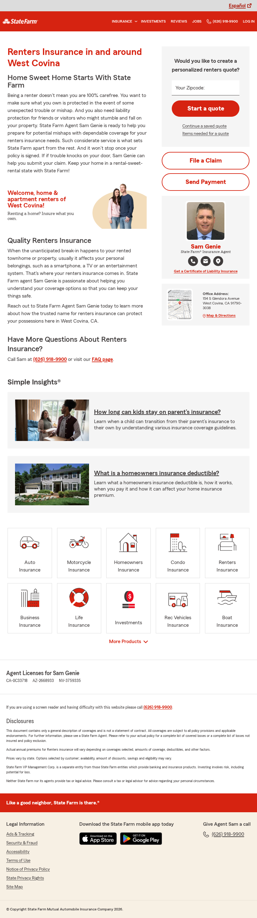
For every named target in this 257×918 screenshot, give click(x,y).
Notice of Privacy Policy (28, 869)
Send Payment (206, 182)
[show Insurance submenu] (134, 21)
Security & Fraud (22, 843)
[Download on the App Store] (98, 838)
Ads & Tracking (20, 834)
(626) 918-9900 (225, 21)
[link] (20, 21)
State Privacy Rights (25, 878)
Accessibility (17, 852)
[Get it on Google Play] (141, 838)
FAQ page (102, 359)
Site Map (14, 887)
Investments (153, 21)
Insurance (122, 21)
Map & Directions (221, 315)
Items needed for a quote (205, 134)
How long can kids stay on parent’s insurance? (157, 412)
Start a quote (205, 108)
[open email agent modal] (206, 262)
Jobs (197, 21)
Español (237, 5)
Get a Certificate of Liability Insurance (206, 271)
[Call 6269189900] (193, 261)
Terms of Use (18, 860)
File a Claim (206, 161)
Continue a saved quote (204, 126)
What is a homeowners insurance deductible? (156, 473)
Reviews (179, 21)
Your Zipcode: (190, 87)
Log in (248, 21)
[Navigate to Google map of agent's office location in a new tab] (218, 261)
